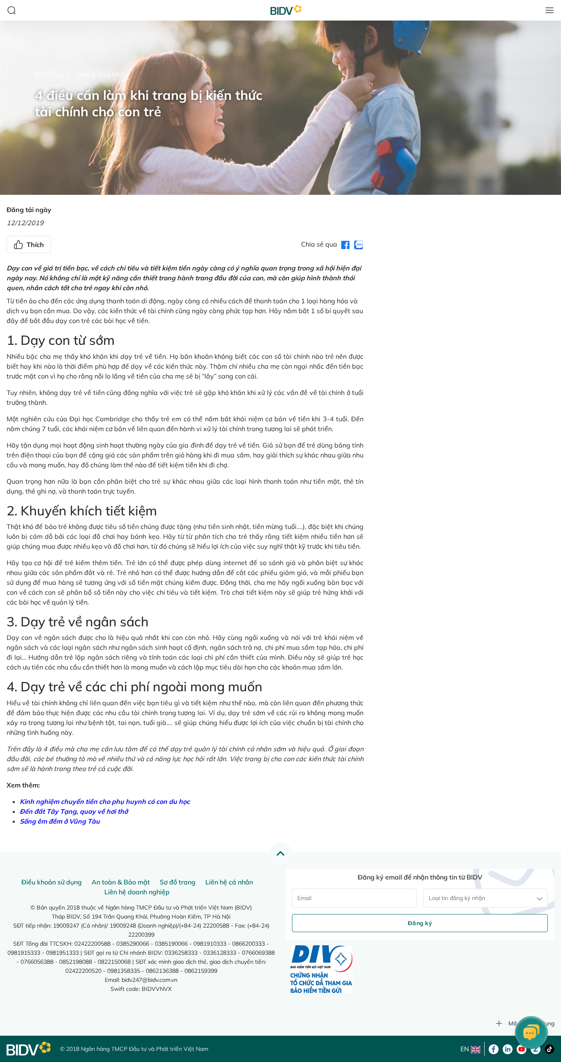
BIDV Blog (48, 74)
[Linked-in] (508, 1048)
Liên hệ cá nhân (229, 882)
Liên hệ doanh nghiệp (137, 892)
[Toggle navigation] (549, 10)
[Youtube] (522, 1048)
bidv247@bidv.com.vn (149, 980)
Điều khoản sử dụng (51, 882)
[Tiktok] (549, 1048)
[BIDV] (29, 1048)
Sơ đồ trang (177, 882)
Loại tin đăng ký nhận (457, 898)
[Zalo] (535, 1048)
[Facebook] (494, 1048)
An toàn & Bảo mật (121, 882)
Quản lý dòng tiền (99, 74)
